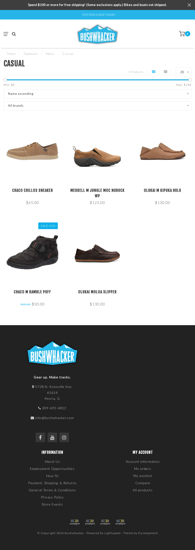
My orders (142, 469)
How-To (52, 476)
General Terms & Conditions (52, 490)
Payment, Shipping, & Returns (52, 483)
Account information (143, 461)
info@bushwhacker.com (54, 418)
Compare (142, 483)
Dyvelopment (148, 533)
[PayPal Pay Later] (105, 522)
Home (11, 54)
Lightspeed (112, 533)
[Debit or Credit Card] (75, 522)
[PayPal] (90, 522)
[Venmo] (120, 522)
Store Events (52, 504)
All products (143, 490)
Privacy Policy (52, 497)
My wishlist (142, 476)
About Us (52, 461)
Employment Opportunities (52, 469)
